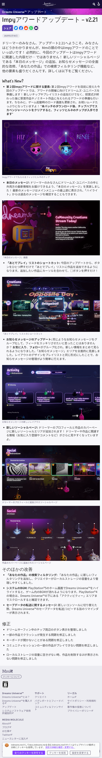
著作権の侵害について (79, 706)
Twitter (6, 734)
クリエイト (41, 697)
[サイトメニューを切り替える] (3, 4)
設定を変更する (80, 752)
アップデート (9, 706)
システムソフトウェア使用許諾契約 (16, 712)
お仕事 (5, 731)
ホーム (70, 697)
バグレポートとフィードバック (49, 702)
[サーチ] (94, 4)
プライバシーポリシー (79, 710)
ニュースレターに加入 (14, 738)
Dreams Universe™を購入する (17, 702)
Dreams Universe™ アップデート (24, 12)
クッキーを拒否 (57, 752)
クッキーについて (11, 676)
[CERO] (5, 684)
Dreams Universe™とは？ (16, 697)
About (5, 723)
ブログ (5, 727)
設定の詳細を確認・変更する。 (60, 747)
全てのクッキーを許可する (28, 752)
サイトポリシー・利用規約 (81, 700)
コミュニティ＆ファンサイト (49, 708)
